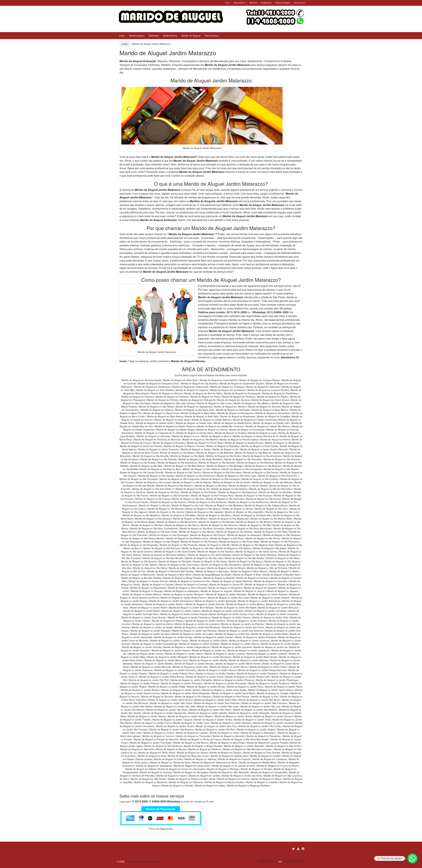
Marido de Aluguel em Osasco (225, 752)
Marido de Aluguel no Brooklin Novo (281, 574)
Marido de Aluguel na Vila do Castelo (248, 485)
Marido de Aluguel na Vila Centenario (195, 475)
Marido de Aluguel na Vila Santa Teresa (256, 551)
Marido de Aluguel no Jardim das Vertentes (240, 630)
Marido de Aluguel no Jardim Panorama (175, 670)
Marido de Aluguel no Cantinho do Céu (190, 581)
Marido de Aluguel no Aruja (152, 755)
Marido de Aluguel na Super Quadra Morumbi (264, 449)
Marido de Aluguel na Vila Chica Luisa (237, 475)
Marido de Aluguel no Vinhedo (177, 785)
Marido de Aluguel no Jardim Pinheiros (234, 680)
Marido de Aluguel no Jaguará (216, 591)
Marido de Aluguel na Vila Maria (214, 515)
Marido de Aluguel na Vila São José (204, 558)
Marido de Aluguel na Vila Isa (237, 508)
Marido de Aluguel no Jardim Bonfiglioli (235, 607)
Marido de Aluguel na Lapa (262, 432)
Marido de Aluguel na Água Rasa (198, 413)
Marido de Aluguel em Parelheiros (280, 393)
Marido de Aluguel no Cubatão (262, 782)
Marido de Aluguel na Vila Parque (207, 535)
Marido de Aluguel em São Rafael (157, 406)
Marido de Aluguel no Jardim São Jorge (218, 706)
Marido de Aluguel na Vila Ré (214, 545)
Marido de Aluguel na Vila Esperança (238, 492)
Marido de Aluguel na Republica (223, 446)
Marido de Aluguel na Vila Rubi (198, 548)
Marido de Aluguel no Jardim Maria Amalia (255, 657)
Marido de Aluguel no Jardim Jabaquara (249, 650)
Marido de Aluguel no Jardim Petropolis (191, 680)
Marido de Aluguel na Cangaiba (273, 416)
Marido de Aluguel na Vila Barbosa (255, 462)
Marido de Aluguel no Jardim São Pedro (210, 709)
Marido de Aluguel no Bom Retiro (174, 574)
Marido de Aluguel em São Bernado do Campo (247, 749)
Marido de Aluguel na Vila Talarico (139, 564)
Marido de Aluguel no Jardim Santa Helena (270, 690)
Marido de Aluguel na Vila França (152, 498)
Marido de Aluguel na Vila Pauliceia (281, 535)
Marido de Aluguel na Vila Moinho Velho (271, 518)
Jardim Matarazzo (185, 157)
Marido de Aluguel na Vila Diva (211, 485)
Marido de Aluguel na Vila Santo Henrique (254, 554)
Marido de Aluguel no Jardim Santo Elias (215, 699)
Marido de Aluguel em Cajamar (234, 759)
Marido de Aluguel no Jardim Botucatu (278, 607)
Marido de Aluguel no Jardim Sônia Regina (190, 716)
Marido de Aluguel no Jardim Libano (184, 653)
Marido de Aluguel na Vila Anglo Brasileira (200, 459)
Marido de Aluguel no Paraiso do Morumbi (156, 739)
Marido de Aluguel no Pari (264, 696)
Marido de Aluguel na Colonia (211, 429)
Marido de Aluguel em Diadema (204, 749)
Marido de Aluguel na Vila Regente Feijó (252, 545)
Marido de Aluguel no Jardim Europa (173, 637)
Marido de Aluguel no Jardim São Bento (259, 699)
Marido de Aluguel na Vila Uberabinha (221, 564)
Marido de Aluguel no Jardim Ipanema (232, 647)
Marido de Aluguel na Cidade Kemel (233, 423)
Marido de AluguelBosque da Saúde (212, 574)
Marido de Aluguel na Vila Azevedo (217, 462)
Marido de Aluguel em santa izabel (192, 765)
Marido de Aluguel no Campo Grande (148, 581)
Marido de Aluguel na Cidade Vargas (175, 429)
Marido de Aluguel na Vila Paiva (270, 531)
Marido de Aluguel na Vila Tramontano (179, 564)
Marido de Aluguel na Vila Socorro (139, 561)
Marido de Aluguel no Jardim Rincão (206, 686)
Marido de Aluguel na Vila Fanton (283, 746)
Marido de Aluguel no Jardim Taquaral (172, 719)
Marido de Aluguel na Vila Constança (220, 479)
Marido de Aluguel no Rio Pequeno (193, 696)
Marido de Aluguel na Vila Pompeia (199, 541)
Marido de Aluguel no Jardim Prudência (268, 683)
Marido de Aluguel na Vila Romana (161, 548)
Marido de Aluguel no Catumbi (158, 584)
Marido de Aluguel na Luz (185, 436)
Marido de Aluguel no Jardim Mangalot (167, 657)
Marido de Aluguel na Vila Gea (188, 498)
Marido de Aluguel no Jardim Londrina (225, 653)
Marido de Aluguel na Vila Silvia (282, 558)
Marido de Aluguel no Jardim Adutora (141, 594)
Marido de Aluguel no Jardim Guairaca (249, 640)
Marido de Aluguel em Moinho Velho (203, 393)
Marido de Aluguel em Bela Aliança (165, 416)
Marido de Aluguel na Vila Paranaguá (168, 535)
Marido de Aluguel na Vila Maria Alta (252, 515)
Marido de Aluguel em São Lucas (214, 403)
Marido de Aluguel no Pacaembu (264, 736)
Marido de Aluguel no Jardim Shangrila (249, 713)
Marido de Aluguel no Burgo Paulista (182, 577)
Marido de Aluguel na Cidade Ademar (212, 419)
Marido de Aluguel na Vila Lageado (204, 512)
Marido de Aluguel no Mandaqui (257, 732)
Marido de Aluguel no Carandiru (270, 581)
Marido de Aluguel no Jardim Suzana (273, 716)
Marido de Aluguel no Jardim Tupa (191, 722)
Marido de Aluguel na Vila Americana (262, 456)
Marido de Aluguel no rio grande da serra (233, 765)
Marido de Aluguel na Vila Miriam (190, 518)
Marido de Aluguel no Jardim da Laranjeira (197, 624)
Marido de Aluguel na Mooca (216, 436)
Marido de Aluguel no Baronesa (212, 571)
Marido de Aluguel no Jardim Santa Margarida (186, 693)
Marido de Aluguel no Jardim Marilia (208, 660)
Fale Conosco (299, 2)
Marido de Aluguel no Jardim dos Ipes (150, 634)
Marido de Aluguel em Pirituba (162, 400)
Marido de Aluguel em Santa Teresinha (158, 449)
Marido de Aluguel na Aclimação (233, 409)
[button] (412, 858)
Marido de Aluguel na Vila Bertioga (225, 465)
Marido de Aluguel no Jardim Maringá (248, 660)
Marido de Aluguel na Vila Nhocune (219, 525)
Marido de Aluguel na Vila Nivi (255, 525)
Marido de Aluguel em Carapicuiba (269, 772)
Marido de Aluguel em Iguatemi (260, 587)
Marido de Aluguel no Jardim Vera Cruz (216, 726)
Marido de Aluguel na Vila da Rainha (192, 482)
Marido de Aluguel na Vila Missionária (229, 518)
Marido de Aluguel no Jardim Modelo (153, 663)
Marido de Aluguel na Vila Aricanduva (177, 462)
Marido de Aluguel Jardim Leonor (145, 653)
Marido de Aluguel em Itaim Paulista (155, 390)
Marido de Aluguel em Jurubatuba (227, 390)
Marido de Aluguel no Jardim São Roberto (255, 709)
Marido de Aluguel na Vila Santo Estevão (209, 554)
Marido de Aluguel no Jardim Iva (209, 650)
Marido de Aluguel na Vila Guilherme (207, 502)
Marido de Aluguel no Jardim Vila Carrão (260, 726)
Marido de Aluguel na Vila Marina (282, 442)
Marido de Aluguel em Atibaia (140, 769)
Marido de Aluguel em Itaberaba (263, 386)
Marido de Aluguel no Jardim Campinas (265, 610)
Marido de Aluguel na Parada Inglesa (239, 439)
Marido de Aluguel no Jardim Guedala (199, 643)
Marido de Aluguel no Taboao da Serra (170, 762)
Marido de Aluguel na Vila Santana (216, 551)
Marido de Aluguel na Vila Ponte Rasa (239, 541)
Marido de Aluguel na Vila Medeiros (224, 505)
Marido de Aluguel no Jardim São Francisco (264, 703)
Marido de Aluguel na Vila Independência (266, 505)
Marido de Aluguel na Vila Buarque (263, 465)
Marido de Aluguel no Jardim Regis (167, 686)
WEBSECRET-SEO (268, 861)
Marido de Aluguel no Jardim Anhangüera (171, 601)
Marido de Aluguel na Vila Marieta (200, 439)
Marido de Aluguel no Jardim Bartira (245, 604)
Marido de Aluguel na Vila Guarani (168, 502)
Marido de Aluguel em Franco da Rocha (278, 765)
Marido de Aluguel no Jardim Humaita (142, 647)
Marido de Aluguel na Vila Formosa (253, 495)
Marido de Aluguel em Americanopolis (141, 380)
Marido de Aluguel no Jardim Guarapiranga (154, 643)
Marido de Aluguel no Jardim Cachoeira (222, 610)
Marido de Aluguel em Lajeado (192, 732)
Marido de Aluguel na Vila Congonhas (179, 479)
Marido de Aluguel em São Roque (148, 779)
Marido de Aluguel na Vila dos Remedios (271, 489)
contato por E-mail (203, 801)
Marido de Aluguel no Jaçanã (249, 591)
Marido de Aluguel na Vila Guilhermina (248, 502)
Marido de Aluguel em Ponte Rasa (205, 442)
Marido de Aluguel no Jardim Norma (229, 666)
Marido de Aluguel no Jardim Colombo (247, 620)
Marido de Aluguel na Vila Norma (190, 742)
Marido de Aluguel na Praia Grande (261, 752)
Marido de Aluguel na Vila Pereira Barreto (142, 538)
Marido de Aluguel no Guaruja (155, 772)
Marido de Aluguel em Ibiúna (266, 779)
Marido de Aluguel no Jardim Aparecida (215, 601)
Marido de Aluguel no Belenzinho (138, 574)
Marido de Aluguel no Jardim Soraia (233, 716)
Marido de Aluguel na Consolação (247, 429)
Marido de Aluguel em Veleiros (157, 409)
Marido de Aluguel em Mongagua (190, 772)
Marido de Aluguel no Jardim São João (175, 706)
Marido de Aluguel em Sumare (264, 406)
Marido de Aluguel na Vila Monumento (177, 521)
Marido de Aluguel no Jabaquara (182, 591)
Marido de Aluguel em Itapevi (171, 775)
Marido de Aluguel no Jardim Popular (139, 683)
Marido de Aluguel (283, 2)
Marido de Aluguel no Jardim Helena (240, 643)
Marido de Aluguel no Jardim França (169, 640)
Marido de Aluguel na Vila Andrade (158, 459)
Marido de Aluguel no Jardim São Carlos (171, 703)
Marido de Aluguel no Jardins (158, 732)
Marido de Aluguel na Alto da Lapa (187, 568)
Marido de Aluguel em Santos (192, 752)
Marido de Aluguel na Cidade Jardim (155, 423)
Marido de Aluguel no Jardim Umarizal (273, 722)
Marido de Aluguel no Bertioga (223, 769)
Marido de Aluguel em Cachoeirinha (218, 380)
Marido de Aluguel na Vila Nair (147, 525)
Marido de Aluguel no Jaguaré (282, 591)
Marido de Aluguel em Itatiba (210, 785)
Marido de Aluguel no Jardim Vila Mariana (171, 729)
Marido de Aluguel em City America (199, 383)
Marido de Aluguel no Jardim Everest (213, 637)
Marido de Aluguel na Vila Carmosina (222, 472)
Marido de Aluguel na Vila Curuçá (153, 482)
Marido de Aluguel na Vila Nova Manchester (249, 528)
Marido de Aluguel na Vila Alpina (188, 456)
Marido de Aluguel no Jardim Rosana (140, 690)
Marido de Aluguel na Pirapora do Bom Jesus (191, 779)
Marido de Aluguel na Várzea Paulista (224, 782)
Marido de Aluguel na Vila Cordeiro (260, 479)
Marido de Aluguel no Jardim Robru (283, 686)
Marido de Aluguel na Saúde (196, 449)
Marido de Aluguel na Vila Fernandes (169, 495)
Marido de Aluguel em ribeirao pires (229, 755)
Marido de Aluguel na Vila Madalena (141, 515)
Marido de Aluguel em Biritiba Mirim (257, 762)
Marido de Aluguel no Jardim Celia (270, 617)
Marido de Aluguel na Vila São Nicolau (244, 558)
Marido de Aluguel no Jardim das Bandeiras (197, 627)
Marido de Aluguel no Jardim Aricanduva (259, 601)
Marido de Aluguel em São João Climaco (173, 403)
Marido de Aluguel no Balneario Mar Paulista (170, 571)
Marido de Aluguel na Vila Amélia (223, 456)
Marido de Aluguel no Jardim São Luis (260, 706)
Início (227, 2)
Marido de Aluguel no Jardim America (267, 594)
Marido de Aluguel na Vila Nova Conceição (202, 528)
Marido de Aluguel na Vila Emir (163, 492)
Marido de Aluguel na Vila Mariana (153, 518)
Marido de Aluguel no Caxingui (192, 584)
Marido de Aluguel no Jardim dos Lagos (192, 634)
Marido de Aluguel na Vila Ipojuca (202, 508)
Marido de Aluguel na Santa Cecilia (259, 446)
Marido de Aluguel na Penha (275, 439)
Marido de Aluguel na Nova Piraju (227, 742)
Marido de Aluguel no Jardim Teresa (213, 719)
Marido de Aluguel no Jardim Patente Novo (171, 673)
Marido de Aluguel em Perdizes (172, 396)
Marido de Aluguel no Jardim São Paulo (167, 709)
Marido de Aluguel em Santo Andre (156, 752)
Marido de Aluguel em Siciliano (230, 406)
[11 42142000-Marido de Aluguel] (170, 16)
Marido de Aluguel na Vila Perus (227, 538)
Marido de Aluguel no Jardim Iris (270, 647)
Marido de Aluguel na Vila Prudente (178, 545)
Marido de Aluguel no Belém (284, 571)
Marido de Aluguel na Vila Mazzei (281, 469)
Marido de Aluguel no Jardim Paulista (215, 673)
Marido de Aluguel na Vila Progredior (139, 545)
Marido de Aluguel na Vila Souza (245, 561)
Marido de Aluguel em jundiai (265, 755)
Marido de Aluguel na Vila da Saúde (231, 482)
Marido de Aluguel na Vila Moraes (216, 521)
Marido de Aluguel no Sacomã (157, 696)
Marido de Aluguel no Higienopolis (148, 587)
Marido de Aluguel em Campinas (270, 759)
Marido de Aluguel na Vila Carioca (183, 472)
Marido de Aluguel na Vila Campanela (242, 469)
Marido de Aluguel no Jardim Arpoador (244, 746)
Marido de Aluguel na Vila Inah (188, 505)
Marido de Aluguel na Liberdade (154, 436)
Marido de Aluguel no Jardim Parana (217, 670)
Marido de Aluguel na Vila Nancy (182, 525)
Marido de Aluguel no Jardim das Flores (243, 627)
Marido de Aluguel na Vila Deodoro (174, 485)
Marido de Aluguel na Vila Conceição (139, 479)
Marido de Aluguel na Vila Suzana (282, 561)
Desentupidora (239, 2)
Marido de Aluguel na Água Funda (161, 413)
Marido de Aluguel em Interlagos (227, 386)
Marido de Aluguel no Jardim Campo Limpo (232, 614)
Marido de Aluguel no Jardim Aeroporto (183, 594)
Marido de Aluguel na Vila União (259, 564)
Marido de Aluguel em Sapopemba (194, 406)
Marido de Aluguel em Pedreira (137, 396)
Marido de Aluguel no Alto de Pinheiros (267, 568)
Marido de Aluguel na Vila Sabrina (233, 548)
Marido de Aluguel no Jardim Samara (181, 690)
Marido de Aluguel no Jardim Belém (148, 607)
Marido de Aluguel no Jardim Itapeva (170, 650)
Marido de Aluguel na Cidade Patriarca (175, 426)
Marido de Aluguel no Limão (224, 732)
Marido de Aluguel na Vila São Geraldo (163, 558)
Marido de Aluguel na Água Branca (270, 409)
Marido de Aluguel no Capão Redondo (232, 581)
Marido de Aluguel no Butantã (218, 577)
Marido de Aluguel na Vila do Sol (193, 489)
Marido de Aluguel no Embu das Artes (242, 775)
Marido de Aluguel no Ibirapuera (225, 587)
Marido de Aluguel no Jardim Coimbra (205, 620)
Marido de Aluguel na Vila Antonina (282, 459)
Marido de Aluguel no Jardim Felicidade (255, 637)
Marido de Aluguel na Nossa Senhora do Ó (255, 436)
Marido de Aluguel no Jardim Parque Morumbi (262, 670)
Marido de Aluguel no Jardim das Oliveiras (194, 630)
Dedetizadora (266, 2)
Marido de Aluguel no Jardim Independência (187, 647)
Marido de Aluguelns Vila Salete (269, 548)
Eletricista (253, 2)
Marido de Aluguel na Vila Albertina (215, 452)
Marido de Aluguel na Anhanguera (235, 413)
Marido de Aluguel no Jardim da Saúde (152, 627)
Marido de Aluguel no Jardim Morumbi (151, 666)
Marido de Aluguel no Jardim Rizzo (245, 686)
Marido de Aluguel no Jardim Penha (205, 676)
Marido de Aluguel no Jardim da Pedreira (242, 624)
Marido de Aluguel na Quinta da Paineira (141, 446)
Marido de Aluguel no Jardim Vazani (175, 726)
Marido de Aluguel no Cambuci (252, 577)
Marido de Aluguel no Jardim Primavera (181, 683)
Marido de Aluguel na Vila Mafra (179, 515)
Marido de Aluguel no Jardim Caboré (181, 610)
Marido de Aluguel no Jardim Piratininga (277, 680)
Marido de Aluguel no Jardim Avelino (164, 604)
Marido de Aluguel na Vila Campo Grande (141, 472)
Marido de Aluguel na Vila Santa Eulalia (175, 551)
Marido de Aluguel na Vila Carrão (260, 472)
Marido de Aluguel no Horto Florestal (187, 587)
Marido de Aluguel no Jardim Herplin (280, 643)
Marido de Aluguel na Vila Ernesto (199, 492)
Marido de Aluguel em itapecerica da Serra (214, 762)
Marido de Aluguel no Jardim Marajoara (210, 657)
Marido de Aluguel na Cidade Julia (194, 423)
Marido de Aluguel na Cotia (168, 759)
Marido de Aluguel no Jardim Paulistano (257, 673)
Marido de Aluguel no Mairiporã (150, 782)
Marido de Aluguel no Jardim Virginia (256, 729)
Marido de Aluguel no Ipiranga (147, 591)
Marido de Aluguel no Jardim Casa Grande (143, 617)
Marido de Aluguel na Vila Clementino (277, 475)
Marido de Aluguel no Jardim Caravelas (277, 614)
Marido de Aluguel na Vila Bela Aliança (184, 465)
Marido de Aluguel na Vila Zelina (150, 568)
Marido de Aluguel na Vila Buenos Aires (160, 469)
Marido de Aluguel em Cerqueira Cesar (159, 383)
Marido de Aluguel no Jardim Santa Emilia (224, 690)
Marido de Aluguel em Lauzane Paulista (268, 390)
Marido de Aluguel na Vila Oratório (234, 531)
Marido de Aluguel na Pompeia (169, 442)
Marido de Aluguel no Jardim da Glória (153, 624)
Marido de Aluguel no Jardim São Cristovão (217, 703)
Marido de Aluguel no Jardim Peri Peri (149, 680)
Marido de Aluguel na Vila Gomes (263, 498)
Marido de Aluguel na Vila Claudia (156, 475)
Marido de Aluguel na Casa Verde (172, 419)
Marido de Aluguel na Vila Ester (275, 492)
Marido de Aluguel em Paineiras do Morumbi (157, 439)
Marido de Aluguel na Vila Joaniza (166, 512)
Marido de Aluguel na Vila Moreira (254, 521)
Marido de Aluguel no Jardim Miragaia (150, 630)
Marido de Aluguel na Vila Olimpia (196, 531)
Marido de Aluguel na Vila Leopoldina (244, 512)
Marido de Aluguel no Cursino (260, 584)
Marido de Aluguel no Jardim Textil (252, 719)
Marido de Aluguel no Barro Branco (249, 571)
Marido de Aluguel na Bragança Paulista (248, 785)
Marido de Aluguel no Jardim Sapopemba (164, 713)
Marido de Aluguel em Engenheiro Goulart (242, 383)
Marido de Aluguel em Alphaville (137, 749)
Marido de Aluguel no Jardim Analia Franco (183, 597)
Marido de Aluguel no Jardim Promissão (225, 683)
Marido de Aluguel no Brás (247, 574)
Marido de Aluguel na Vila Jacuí (271, 508)
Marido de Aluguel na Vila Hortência (163, 746)
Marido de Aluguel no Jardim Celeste (231, 617)
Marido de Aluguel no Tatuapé (272, 693)
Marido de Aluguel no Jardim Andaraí (270, 597)
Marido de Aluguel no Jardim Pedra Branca (161, 676)
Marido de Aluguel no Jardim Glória (208, 640)
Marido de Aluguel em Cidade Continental (255, 419)
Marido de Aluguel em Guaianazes (152, 386)
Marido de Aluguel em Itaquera (192, 390)
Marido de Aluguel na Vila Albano (177, 452)
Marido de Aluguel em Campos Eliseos (259, 380)
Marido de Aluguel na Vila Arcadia (138, 462)
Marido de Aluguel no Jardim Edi (232, 634)
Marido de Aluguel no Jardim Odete (268, 666)
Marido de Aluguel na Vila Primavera (280, 541)
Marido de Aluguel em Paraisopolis (242, 393)
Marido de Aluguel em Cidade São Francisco (220, 426)
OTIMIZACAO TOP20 (294, 861)
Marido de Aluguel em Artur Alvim (181, 380)
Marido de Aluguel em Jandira (204, 775)
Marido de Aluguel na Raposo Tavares (184, 446)
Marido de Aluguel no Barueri (171, 749)
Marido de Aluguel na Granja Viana (194, 432)
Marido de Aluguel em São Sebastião (229, 772)
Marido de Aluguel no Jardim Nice (190, 666)
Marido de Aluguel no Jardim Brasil (141, 610)
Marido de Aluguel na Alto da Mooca (226, 568)
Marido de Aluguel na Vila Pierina (263, 538)
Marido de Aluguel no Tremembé (193, 736)
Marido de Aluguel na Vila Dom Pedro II (153, 489)
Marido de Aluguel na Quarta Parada (244, 442)
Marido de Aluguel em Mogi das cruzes (188, 755)
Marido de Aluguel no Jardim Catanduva (189, 617)
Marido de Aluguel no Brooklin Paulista (141, 577)
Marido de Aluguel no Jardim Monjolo (194, 663)
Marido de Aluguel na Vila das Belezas (272, 482)
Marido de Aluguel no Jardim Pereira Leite (248, 676)
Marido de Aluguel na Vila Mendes (165, 508)
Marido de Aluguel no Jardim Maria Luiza (166, 660)
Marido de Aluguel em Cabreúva (186, 782)
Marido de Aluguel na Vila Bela (146, 465)
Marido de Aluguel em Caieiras (233, 779)
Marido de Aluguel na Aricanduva (272, 413)
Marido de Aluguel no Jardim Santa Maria (233, 693)
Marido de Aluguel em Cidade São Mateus (268, 426)
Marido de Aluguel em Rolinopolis (197, 400)
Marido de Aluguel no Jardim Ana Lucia (228, 597)
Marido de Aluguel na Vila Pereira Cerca (187, 538)
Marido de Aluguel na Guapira (230, 432)
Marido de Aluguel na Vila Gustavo (229, 489)
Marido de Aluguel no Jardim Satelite (207, 713)
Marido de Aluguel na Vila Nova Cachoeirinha (154, 528)
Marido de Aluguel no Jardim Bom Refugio (191, 607)
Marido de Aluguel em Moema (166, 393)
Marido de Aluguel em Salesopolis (154, 765)
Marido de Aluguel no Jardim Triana (152, 722)
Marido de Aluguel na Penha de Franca (200, 739)
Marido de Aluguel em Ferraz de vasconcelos (181, 769)
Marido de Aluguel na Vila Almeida (151, 456)
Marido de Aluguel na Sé (225, 449)
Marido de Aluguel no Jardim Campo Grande (183, 614)
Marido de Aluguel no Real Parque (231, 696)
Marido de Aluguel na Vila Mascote (253, 452)
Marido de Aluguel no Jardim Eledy (269, 634)
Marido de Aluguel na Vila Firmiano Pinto (212, 495)
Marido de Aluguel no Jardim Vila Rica (215, 729)
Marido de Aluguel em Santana (233, 400)
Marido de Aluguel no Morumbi (228, 736)
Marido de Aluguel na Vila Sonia (209, 561)
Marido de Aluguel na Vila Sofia (175, 561)
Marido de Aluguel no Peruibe (256, 769)
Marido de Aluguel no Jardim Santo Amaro (170, 699)
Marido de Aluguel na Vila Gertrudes (225, 498)
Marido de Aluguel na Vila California (201, 469)
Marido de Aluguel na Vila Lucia (282, 512)
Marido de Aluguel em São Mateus (252, 403)
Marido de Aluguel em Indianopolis (190, 386)
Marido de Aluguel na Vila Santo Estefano (164, 554)
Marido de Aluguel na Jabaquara (244, 535)
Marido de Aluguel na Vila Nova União (157, 531)
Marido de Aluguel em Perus (205, 396)
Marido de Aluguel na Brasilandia (237, 416)
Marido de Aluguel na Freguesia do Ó (154, 432)
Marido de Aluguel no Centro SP (226, 584)
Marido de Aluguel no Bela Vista (201, 416)
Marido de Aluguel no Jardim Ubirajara (231, 722)
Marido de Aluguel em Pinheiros (238, 396)
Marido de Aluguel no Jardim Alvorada (226, 594)
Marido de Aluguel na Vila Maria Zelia (194, 409)
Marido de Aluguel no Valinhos (200, 759)
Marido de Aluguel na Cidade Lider (271, 423)
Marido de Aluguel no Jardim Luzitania (267, 653)
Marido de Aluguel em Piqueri (272, 396)
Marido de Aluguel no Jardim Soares (147, 716)
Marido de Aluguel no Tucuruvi (158, 736)
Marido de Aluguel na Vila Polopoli (161, 541)
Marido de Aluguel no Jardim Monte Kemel (238, 663)
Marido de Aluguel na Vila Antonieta (243, 459)
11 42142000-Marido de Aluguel (142, 861)
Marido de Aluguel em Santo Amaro (270, 400)
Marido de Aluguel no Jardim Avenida (204, 604)
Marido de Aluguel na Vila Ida (154, 505)
